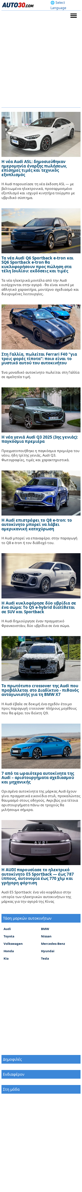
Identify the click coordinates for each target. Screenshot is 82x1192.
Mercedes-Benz (53, 943)
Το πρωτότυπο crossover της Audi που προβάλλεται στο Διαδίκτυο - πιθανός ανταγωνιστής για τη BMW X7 (40, 690)
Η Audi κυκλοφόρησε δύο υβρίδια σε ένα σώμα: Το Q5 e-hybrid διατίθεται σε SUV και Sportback (38, 607)
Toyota (9, 936)
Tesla (45, 958)
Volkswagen (13, 943)
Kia (6, 958)
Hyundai (47, 951)
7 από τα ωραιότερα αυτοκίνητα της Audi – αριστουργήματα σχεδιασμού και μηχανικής (37, 778)
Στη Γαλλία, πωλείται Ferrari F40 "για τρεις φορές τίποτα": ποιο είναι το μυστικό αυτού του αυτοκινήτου (39, 358)
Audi (7, 929)
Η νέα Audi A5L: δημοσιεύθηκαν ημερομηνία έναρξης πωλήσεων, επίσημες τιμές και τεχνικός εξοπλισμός (34, 168)
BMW (45, 929)
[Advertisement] (41, 64)
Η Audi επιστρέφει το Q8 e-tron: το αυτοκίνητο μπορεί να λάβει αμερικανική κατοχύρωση (36, 524)
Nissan (46, 936)
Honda (9, 951)
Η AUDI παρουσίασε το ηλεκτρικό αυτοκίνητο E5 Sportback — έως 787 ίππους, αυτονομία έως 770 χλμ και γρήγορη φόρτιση (37, 876)
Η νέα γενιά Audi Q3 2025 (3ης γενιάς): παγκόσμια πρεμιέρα (39, 439)
